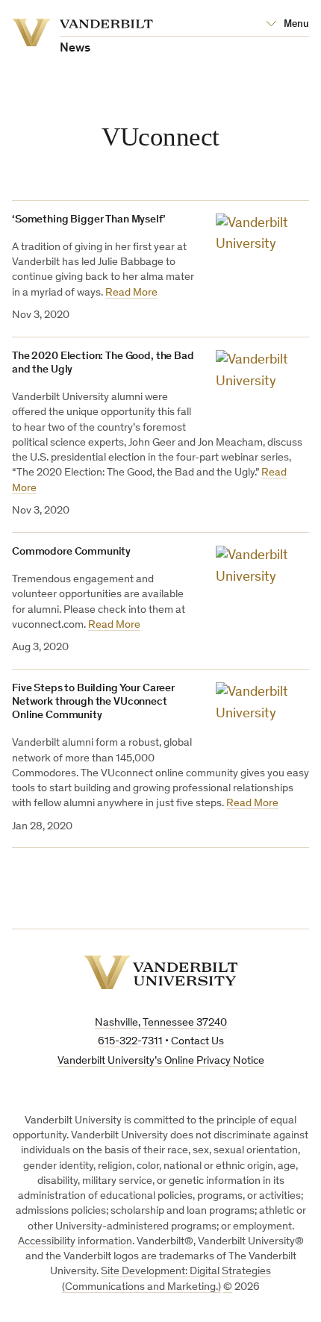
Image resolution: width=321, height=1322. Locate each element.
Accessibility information (75, 1241)
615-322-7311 (130, 1041)
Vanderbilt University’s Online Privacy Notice (160, 1061)
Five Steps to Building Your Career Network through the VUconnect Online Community (93, 702)
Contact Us (197, 1041)
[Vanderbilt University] (160, 972)
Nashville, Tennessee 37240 (161, 1023)
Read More (131, 293)
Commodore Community (71, 552)
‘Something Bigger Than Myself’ (89, 219)
